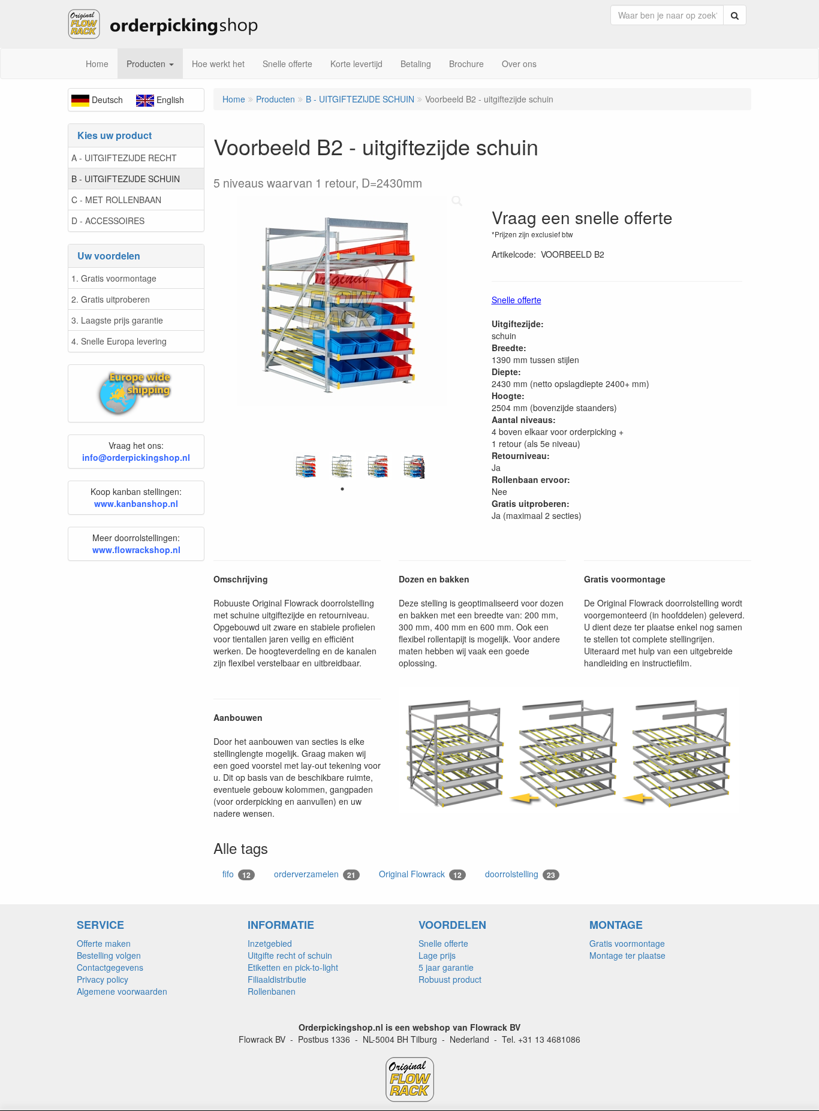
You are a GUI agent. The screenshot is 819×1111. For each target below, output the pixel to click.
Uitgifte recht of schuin (290, 955)
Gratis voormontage (627, 943)
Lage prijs (437, 955)
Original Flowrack (420, 874)
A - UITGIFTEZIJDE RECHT (124, 158)
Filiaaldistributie (277, 979)
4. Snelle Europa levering (119, 341)
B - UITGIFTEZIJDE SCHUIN (125, 179)
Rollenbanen (272, 991)
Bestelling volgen (109, 955)
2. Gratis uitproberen (110, 299)
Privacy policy (102, 979)
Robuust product (449, 979)
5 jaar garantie (446, 967)
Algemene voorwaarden (122, 991)
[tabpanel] (306, 466)
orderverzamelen (315, 874)
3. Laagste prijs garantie (117, 320)
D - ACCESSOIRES (107, 221)
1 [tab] (342, 489)
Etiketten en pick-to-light (293, 967)
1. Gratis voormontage (113, 278)
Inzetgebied (270, 943)
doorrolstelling (520, 874)
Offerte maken (104, 943)
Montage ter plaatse (627, 955)
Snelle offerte (443, 943)
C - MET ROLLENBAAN (116, 200)
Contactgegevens (110, 967)
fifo (236, 874)
